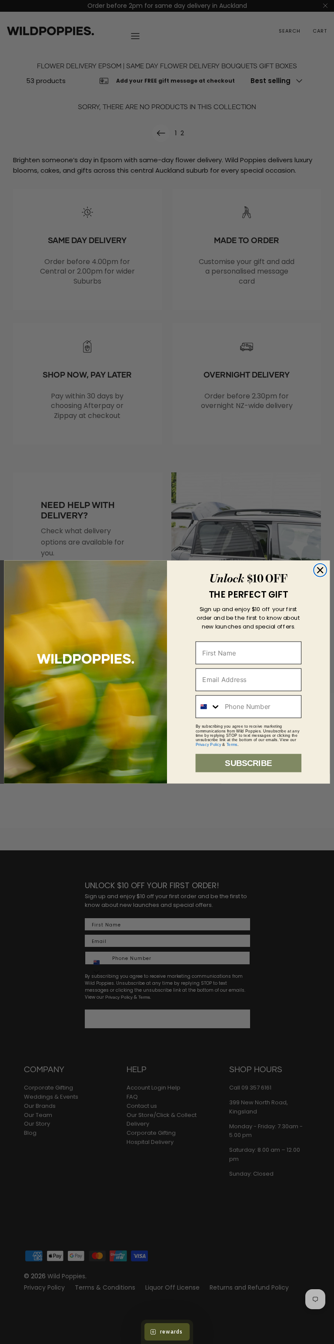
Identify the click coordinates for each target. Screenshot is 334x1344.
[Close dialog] (320, 570)
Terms (232, 744)
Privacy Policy (208, 744)
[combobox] (208, 706)
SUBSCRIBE (248, 763)
